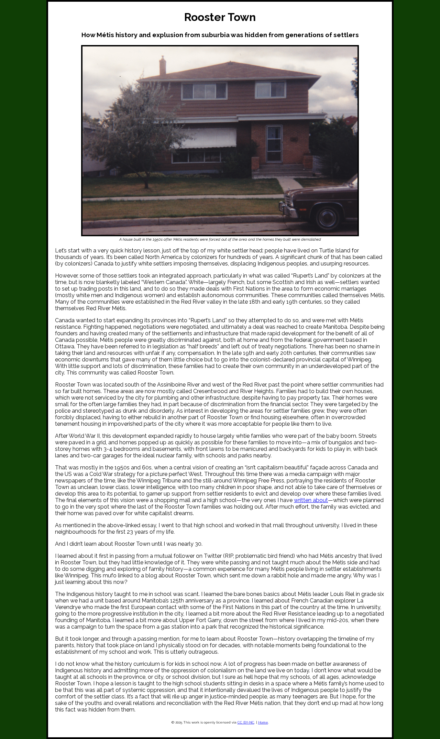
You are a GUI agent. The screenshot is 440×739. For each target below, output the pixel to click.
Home (263, 722)
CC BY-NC (246, 722)
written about (311, 500)
